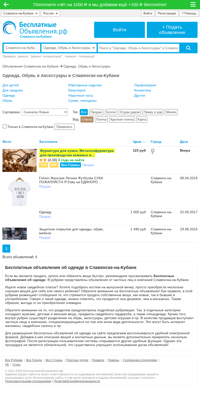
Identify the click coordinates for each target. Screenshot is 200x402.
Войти (147, 13)
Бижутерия (77, 90)
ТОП (43, 165)
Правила (98, 360)
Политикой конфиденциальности (77, 381)
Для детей (10, 85)
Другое (139, 95)
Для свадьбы (12, 90)
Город (156, 142)
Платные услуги (77, 360)
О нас (16, 364)
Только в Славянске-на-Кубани (30, 127)
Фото (6, 142)
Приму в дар (153, 112)
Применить (64, 127)
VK (7, 364)
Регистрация (167, 13)
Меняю (171, 112)
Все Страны (70, 165)
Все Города (34, 360)
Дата (184, 142)
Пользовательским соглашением (28, 381)
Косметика (142, 90)
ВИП (54, 165)
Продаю (96, 112)
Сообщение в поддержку (140, 360)
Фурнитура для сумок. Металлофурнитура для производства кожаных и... (77, 153)
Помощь (113, 360)
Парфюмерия (145, 85)
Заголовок (48, 142)
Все (84, 112)
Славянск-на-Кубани (18, 13)
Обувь (7, 100)
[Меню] (193, 4)
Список (87, 119)
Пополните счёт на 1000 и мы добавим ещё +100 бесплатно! (100, 4)
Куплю (111, 112)
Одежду (45, 212)
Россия (49, 13)
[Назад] (6, 4)
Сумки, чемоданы (82, 100)
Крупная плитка (122, 119)
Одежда (8, 95)
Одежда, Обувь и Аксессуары (86, 66)
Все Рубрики (13, 360)
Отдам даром (130, 112)
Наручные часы (80, 95)
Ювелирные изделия (85, 85)
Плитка (101, 119)
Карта (142, 119)
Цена (137, 142)
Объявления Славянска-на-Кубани (30, 66)
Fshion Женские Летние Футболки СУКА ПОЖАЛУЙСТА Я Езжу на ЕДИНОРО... (71, 180)
